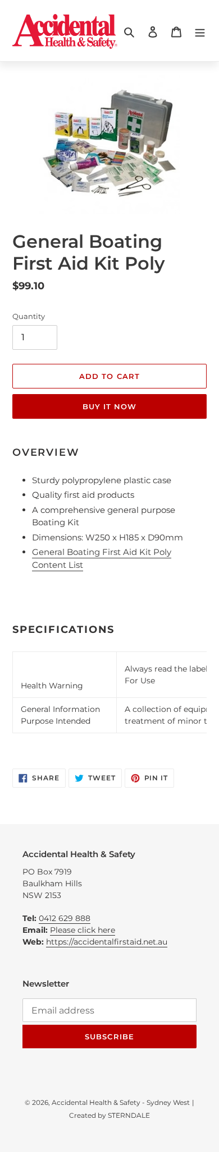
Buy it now (109, 406)
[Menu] (200, 32)
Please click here (82, 930)
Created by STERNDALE (109, 1115)
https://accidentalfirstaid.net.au (106, 942)
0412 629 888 (64, 918)
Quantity (28, 316)
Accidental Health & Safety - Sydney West (121, 1102)
